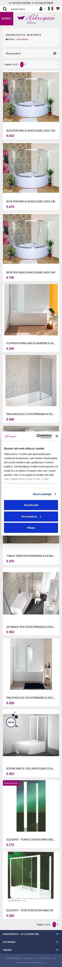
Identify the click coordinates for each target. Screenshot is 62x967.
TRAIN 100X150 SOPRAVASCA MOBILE (31, 555)
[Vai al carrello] (58, 8)
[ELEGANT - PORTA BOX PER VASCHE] (31, 876)
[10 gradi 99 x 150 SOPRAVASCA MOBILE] (31, 592)
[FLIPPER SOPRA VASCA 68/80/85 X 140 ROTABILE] (31, 309)
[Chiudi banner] (57, 436)
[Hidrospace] (36, 18)
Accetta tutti (31, 505)
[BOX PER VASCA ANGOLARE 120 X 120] (31, 96)
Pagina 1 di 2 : (11, 64)
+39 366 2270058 (43, 2)
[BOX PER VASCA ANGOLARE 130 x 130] (31, 167)
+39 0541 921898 (20, 2)
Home (10, 39)
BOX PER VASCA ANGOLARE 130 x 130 (30, 201)
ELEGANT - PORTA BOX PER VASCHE (29, 910)
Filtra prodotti (13, 53)
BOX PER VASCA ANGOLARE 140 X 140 (30, 272)
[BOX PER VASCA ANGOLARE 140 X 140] (31, 238)
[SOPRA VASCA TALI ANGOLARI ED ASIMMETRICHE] (31, 734)
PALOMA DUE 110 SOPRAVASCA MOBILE (32, 697)
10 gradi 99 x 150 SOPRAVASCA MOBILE (32, 626)
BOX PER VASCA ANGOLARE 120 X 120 (30, 130)
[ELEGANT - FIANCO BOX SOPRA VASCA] (31, 805)
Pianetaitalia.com (38, 962)
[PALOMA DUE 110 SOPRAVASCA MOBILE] (31, 663)
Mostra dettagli (42, 493)
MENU (8, 18)
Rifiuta (31, 527)
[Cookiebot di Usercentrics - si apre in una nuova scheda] (38, 436)
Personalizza (29, 516)
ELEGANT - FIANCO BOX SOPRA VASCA (31, 839)
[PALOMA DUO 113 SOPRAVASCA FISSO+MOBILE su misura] (31, 380)
